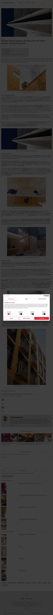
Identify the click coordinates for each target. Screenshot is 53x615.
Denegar (11, 318)
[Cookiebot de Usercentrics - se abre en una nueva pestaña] (44, 296)
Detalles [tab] (26, 298)
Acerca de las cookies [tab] (42, 298)
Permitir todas (41, 318)
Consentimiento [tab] (11, 298)
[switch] (20, 314)
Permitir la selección (26, 318)
